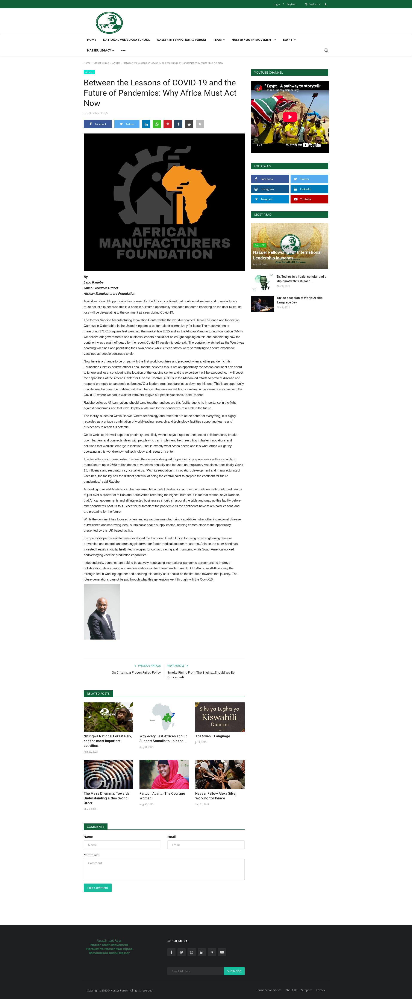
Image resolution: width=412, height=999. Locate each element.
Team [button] (218, 40)
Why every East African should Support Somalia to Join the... (163, 738)
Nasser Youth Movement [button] (253, 40)
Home (91, 40)
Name (88, 837)
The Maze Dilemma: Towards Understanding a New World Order (107, 798)
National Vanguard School (126, 40)
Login (276, 4)
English (312, 4)
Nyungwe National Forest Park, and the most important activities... (108, 741)
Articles (116, 62)
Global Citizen (101, 62)
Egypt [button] (288, 40)
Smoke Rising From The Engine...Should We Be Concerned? (201, 675)
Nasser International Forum (181, 40)
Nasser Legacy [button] (99, 50)
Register (292, 4)
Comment (91, 855)
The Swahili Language (212, 736)
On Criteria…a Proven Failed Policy (136, 673)
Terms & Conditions (268, 990)
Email (171, 837)
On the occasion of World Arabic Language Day (300, 300)
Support (306, 990)
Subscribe (234, 971)
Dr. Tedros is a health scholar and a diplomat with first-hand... (301, 279)
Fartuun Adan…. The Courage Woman (162, 795)
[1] (326, 4)
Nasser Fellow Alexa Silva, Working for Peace (215, 795)
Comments (95, 827)
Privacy (320, 990)
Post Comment (97, 888)
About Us (291, 990)
